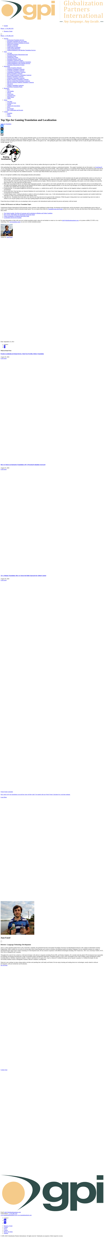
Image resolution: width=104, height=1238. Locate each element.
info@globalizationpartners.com (70, 220)
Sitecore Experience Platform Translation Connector (20, 82)
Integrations (7, 66)
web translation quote (14, 222)
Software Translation (6, 124)
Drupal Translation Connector (14, 73)
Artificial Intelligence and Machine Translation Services (21, 50)
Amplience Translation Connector (15, 69)
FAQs (8, 114)
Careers (9, 116)
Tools (5, 51)
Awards (9, 104)
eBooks (9, 92)
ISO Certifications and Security (15, 110)
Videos (9, 98)
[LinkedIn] (52, 131)
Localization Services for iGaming (12, 217)
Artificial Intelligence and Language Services (18, 63)
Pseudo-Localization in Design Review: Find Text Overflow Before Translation (22, 353)
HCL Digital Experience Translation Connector (19, 75)
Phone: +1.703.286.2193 (7, 28)
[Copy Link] (52, 134)
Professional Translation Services (15, 40)
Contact (6, 111)
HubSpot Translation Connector (15, 76)
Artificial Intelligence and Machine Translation (19, 62)
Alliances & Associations (13, 105)
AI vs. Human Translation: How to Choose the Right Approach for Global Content (23, 575)
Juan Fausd (9, 237)
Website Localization (12, 45)
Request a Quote (8, 31)
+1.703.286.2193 (12, 1213)
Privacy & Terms (8, 1231)
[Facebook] (52, 126)
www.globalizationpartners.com (9, 1215)
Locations (9, 113)
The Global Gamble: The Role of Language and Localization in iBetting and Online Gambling (28, 213)
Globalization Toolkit (12, 57)
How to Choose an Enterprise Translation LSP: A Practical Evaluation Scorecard (23, 464)
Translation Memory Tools (14, 59)
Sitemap (6, 1233)
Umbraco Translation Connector (15, 85)
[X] (52, 128)
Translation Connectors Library (15, 60)
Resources (6, 88)
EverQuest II (98, 167)
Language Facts (11, 95)
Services (6, 38)
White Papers (10, 97)
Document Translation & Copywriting (17, 41)
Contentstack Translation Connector (16, 72)
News (8, 107)
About (5, 100)
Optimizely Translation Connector (16, 78)
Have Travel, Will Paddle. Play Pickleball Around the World (19, 214)
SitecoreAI (10, 84)
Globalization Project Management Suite (17, 54)
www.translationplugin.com (24, 1215)
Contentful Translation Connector (15, 70)
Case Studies (10, 91)
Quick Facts (10, 94)
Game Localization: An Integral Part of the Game (16, 216)
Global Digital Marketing (13, 48)
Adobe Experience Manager (14, 67)
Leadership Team (11, 103)
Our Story (9, 101)
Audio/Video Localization (13, 47)
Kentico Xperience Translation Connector (18, 79)
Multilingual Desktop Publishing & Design (18, 43)
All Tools (9, 53)
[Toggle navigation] (1, 34)
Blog (8, 89)
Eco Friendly (10, 108)
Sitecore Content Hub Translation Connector (18, 81)
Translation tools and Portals (55, 209)
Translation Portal (11, 56)
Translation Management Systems (15, 65)
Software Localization (12, 44)
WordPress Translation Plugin (14, 86)
